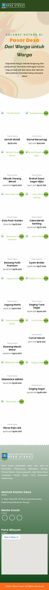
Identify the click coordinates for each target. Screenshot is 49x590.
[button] (45, 6)
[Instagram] (12, 517)
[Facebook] (4, 517)
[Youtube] (19, 517)
